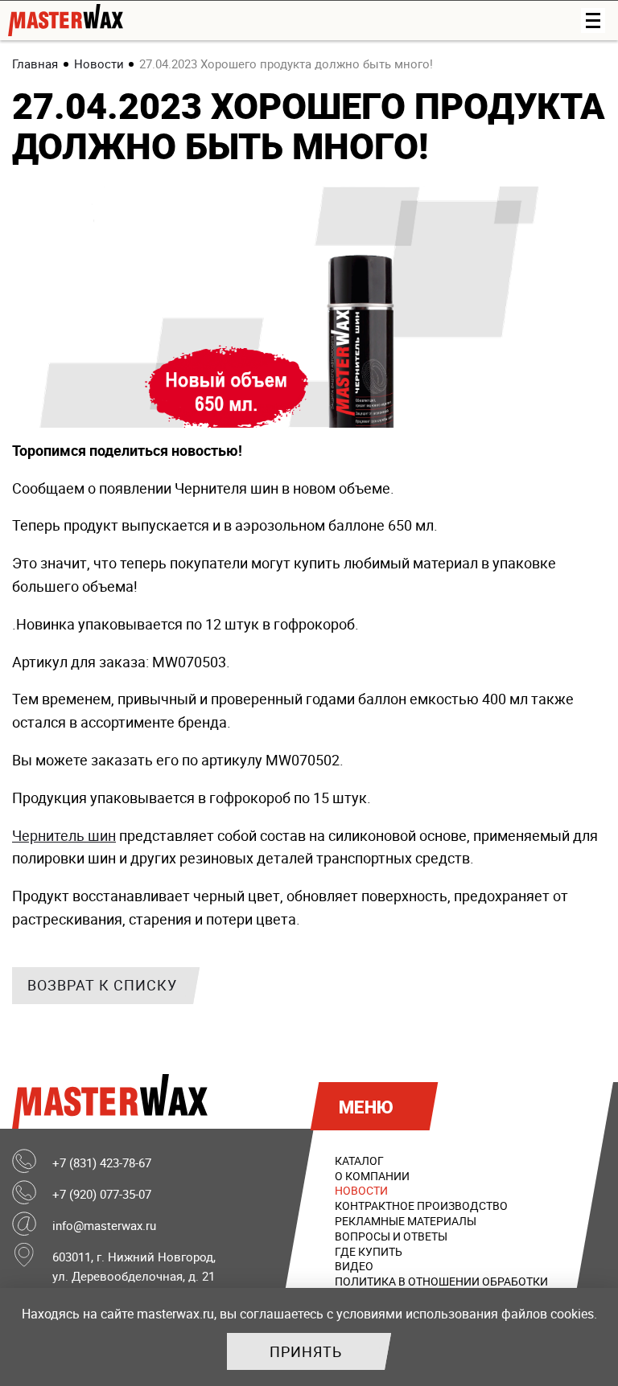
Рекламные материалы (405, 1220)
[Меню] (593, 20)
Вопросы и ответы (391, 1236)
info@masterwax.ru (104, 1225)
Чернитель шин (64, 835)
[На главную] (282, 20)
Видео (354, 1265)
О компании (372, 1175)
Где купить (368, 1251)
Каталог (359, 1160)
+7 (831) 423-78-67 (101, 1162)
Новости (361, 1190)
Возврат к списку (102, 984)
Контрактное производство (421, 1205)
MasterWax (114, 1101)
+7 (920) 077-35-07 (101, 1194)
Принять (306, 1351)
